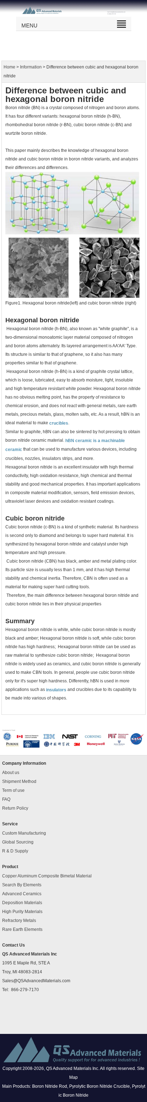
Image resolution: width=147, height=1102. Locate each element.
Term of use (13, 790)
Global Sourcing (18, 842)
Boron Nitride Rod (49, 1086)
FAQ (6, 799)
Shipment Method (19, 781)
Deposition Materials (22, 902)
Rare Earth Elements (22, 929)
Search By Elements (21, 884)
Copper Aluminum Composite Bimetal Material (47, 875)
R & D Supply (15, 851)
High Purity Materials (22, 911)
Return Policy (15, 808)
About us (10, 772)
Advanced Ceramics (21, 893)
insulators (56, 689)
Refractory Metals (19, 920)
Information (31, 67)
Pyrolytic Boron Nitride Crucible (99, 1086)
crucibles (58, 423)
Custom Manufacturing (24, 833)
